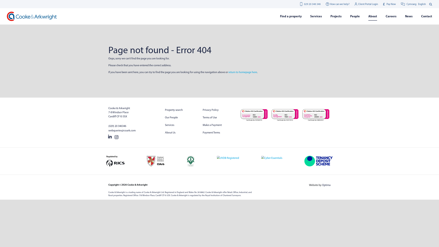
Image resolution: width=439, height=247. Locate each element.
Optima (326, 185)
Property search (174, 109)
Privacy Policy (211, 109)
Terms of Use (210, 117)
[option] (422, 4)
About (372, 16)
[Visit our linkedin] (109, 136)
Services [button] (316, 16)
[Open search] (430, 4)
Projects (336, 16)
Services (169, 125)
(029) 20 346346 (117, 126)
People (355, 16)
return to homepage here (242, 72)
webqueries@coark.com (122, 130)
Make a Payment (212, 125)
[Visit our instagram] (116, 136)
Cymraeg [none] (411, 4)
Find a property (291, 16)
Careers (391, 16)
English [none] (422, 4)
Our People (171, 117)
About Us (170, 132)
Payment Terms (211, 132)
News (409, 16)
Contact (426, 16)
